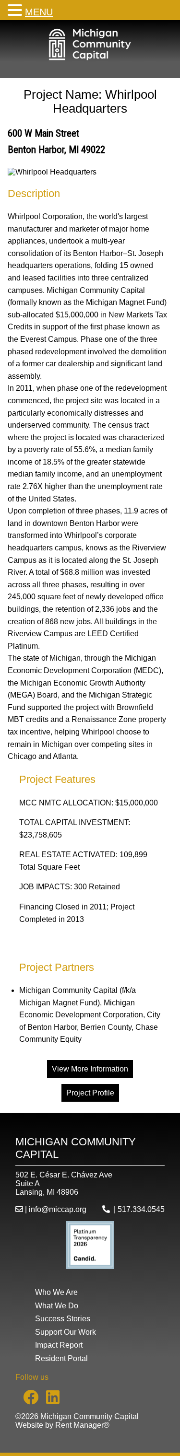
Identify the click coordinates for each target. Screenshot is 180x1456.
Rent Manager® (82, 1425)
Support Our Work (65, 1332)
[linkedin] (49, 1400)
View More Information (90, 1069)
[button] (16, 10)
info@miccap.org (57, 1209)
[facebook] (26, 1400)
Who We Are (56, 1292)
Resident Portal (61, 1358)
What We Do (56, 1306)
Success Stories (62, 1319)
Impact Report (59, 1345)
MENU (39, 12)
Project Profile (90, 1093)
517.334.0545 (141, 1209)
